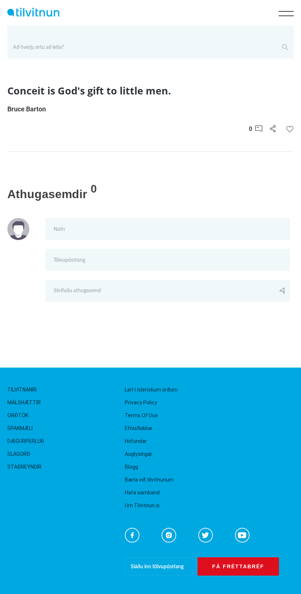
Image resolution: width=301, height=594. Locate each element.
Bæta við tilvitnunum (149, 480)
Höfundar (136, 441)
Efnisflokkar (139, 428)
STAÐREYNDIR (24, 467)
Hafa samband (142, 492)
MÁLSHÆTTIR (24, 402)
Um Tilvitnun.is (142, 505)
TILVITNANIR (22, 390)
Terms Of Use (141, 415)
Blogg (131, 467)
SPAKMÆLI (20, 428)
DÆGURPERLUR (25, 441)
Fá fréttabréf (238, 566)
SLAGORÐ (18, 454)
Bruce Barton (26, 109)
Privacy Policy (141, 402)
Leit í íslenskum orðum (151, 390)
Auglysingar (138, 454)
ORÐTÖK (17, 415)
